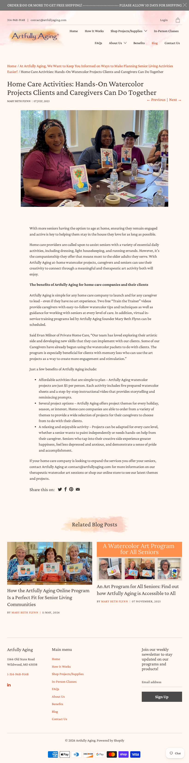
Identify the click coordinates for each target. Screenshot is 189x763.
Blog (155, 43)
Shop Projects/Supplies (127, 31)
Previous (155, 99)
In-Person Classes (166, 31)
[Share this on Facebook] (65, 489)
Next (175, 99)
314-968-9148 (16, 20)
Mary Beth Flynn (25, 612)
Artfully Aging (85, 740)
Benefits (139, 43)
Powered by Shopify (110, 740)
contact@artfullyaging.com (48, 20)
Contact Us (172, 43)
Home (74, 31)
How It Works (94, 31)
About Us (116, 43)
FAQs (98, 43)
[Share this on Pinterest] (71, 489)
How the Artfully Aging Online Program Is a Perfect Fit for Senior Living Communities (48, 597)
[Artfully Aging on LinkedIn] (9, 685)
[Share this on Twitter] (60, 489)
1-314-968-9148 (18, 674)
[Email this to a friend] (77, 489)
